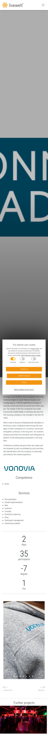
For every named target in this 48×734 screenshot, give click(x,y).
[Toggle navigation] (43, 5)
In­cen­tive (8, 508)
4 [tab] (23, 676)
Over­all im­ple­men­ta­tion (14, 502)
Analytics (22, 362)
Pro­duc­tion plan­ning (12, 514)
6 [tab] (29, 676)
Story (7, 517)
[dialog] (24, 367)
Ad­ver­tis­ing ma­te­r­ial (12, 523)
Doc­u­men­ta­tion (11, 499)
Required (13, 362)
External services (33, 362)
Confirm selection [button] (24, 376)
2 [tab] (17, 676)
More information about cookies (31, 355)
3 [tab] (20, 676)
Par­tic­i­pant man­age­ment (14, 520)
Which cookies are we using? (24, 390)
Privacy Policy (35, 348)
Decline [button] (24, 382)
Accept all (24, 369)
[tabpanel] (24, 640)
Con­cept (8, 511)
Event (7, 484)
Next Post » (41, 690)
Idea (6, 505)
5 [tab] (26, 676)
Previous (7, 640)
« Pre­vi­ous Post (7, 690)
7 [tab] (32, 676)
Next (41, 640)
